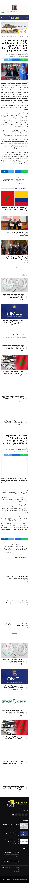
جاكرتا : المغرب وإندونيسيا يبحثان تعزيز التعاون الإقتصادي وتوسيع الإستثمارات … (15, 602)
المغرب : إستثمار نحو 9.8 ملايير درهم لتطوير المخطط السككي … (8, 180)
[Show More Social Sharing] (2, 60)
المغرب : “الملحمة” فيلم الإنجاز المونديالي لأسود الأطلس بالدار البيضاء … (11, 862)
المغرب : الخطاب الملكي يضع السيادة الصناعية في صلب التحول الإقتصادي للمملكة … (13, 422)
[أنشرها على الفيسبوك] (16, 60)
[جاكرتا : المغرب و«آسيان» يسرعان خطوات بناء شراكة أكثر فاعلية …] (14, 614)
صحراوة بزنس (18, 54)
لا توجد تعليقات (13, 56)
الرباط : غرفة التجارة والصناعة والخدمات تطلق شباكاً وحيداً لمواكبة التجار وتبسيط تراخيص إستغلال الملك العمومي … (12, 347)
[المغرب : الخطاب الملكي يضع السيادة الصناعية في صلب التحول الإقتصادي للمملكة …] (14, 411)
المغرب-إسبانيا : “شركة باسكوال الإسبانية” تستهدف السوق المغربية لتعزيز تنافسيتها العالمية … (21, 181)
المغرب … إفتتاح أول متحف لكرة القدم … (10, 868)
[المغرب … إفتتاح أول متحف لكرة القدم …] (24, 869)
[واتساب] (24, 60)
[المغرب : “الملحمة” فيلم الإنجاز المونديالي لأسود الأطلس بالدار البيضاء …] (24, 861)
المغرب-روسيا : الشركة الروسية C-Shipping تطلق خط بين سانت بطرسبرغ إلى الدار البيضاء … (22, 549)
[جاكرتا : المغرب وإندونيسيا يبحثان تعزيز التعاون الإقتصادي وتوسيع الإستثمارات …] (14, 591)
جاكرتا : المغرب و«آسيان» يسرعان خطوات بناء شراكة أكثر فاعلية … (16, 625)
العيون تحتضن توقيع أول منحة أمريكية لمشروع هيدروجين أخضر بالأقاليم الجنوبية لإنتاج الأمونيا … (16, 234)
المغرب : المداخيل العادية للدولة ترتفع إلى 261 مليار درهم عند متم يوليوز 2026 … (13, 398)
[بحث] (2, 17)
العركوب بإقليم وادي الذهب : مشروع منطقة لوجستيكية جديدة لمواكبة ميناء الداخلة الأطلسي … (13, 322)
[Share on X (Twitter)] (8, 60)
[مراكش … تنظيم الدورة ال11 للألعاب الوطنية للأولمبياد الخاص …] (24, 854)
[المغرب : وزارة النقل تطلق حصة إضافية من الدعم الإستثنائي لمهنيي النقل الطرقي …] (14, 362)
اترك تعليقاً (14, 268)
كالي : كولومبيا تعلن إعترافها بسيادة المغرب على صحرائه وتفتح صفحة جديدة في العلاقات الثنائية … (15, 209)
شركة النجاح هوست (6, 879)
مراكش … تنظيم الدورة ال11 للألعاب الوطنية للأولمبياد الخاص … (10, 854)
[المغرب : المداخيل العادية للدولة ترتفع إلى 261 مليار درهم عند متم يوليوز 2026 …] (14, 387)
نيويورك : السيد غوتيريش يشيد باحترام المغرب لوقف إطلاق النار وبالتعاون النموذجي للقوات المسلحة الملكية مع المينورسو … (8, 549)
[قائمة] (27, 17)
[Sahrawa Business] (14, 17)
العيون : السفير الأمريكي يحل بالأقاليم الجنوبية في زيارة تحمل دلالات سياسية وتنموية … (16, 258)
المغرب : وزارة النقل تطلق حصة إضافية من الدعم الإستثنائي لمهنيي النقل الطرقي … (13, 373)
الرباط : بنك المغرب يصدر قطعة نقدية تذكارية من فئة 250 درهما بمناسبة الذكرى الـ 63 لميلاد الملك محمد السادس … (13, 296)
